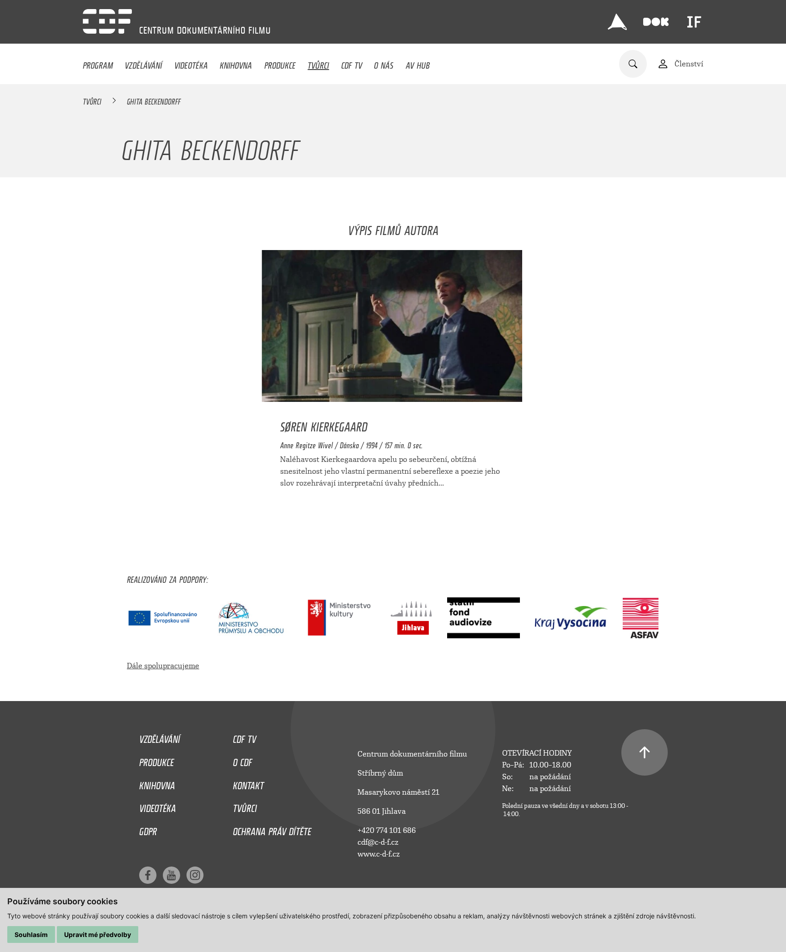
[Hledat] (633, 64)
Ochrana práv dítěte (272, 829)
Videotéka (191, 63)
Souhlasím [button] (31, 934)
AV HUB (418, 63)
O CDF (242, 760)
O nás (383, 63)
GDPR (148, 829)
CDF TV (351, 63)
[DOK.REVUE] (656, 22)
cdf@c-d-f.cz (378, 842)
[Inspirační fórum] (694, 22)
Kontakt (248, 783)
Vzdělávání (143, 63)
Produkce (280, 63)
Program (98, 63)
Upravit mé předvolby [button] (97, 934)
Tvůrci (318, 63)
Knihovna (236, 63)
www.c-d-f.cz (379, 854)
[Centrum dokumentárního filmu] (107, 21)
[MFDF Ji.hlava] (617, 21)
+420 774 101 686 (387, 830)
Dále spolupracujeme (163, 665)
